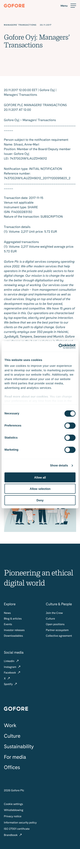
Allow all (40, 477)
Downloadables (13, 635)
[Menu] (68, 5)
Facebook (10, 672)
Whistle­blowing (13, 810)
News (7, 613)
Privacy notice (12, 816)
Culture (50, 618)
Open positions (55, 624)
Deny (40, 500)
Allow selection (40, 488)
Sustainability (19, 747)
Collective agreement (59, 635)
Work (10, 725)
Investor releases (14, 630)
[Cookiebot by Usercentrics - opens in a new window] (59, 346)
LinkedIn (9, 661)
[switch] (70, 425)
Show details (59, 465)
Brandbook (11, 835)
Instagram (10, 667)
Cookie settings (13, 804)
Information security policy (20, 822)
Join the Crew (54, 613)
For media (15, 757)
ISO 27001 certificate (17, 828)
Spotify (8, 684)
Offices (12, 767)
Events (8, 624)
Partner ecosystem (57, 630)
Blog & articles (13, 618)
